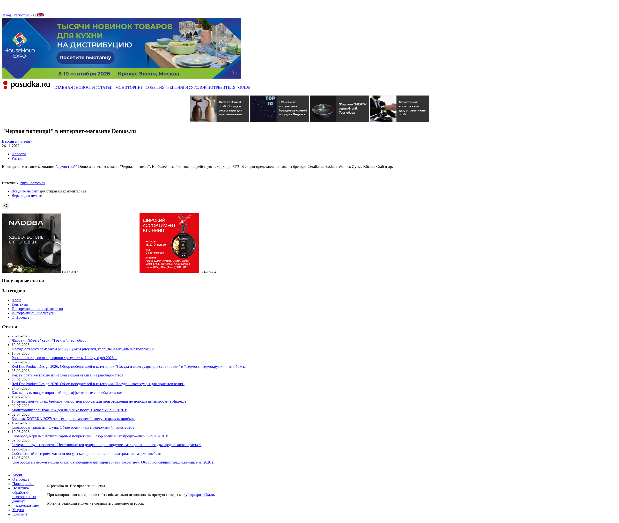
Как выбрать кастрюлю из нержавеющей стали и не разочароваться (67, 375)
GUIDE (244, 87)
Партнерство (23, 484)
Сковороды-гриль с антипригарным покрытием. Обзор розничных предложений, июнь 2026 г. (90, 436)
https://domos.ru (32, 183)
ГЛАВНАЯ (63, 87)
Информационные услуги (33, 313)
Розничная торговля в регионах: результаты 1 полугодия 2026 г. (64, 358)
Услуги (18, 510)
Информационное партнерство (37, 309)
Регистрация (24, 15)
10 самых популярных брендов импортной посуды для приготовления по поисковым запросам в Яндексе (99, 401)
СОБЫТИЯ (155, 87)
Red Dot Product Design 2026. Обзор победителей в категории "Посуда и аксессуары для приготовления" (98, 384)
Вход (7, 15)
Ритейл (17, 158)
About (16, 300)
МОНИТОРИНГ (129, 87)
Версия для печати (17, 141)
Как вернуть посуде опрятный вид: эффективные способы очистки (67, 392)
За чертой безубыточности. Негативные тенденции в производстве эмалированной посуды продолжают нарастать (106, 445)
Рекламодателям (25, 505)
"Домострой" (66, 166)
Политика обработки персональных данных (24, 494)
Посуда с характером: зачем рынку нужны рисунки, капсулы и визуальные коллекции (83, 349)
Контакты (20, 304)
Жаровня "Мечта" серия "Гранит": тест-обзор (49, 340)
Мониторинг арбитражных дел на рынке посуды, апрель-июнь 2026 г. (69, 410)
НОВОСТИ (85, 87)
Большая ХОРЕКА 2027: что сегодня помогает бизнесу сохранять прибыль (73, 419)
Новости (19, 154)
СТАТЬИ (105, 87)
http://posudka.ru (201, 495)
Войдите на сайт (25, 191)
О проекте (20, 479)
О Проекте (20, 317)
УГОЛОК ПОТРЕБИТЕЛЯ (213, 87)
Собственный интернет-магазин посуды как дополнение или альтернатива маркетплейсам (87, 453)
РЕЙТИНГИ (177, 87)
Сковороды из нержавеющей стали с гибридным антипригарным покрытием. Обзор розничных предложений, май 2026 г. (113, 462)
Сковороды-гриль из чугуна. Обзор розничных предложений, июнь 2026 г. (73, 427)
